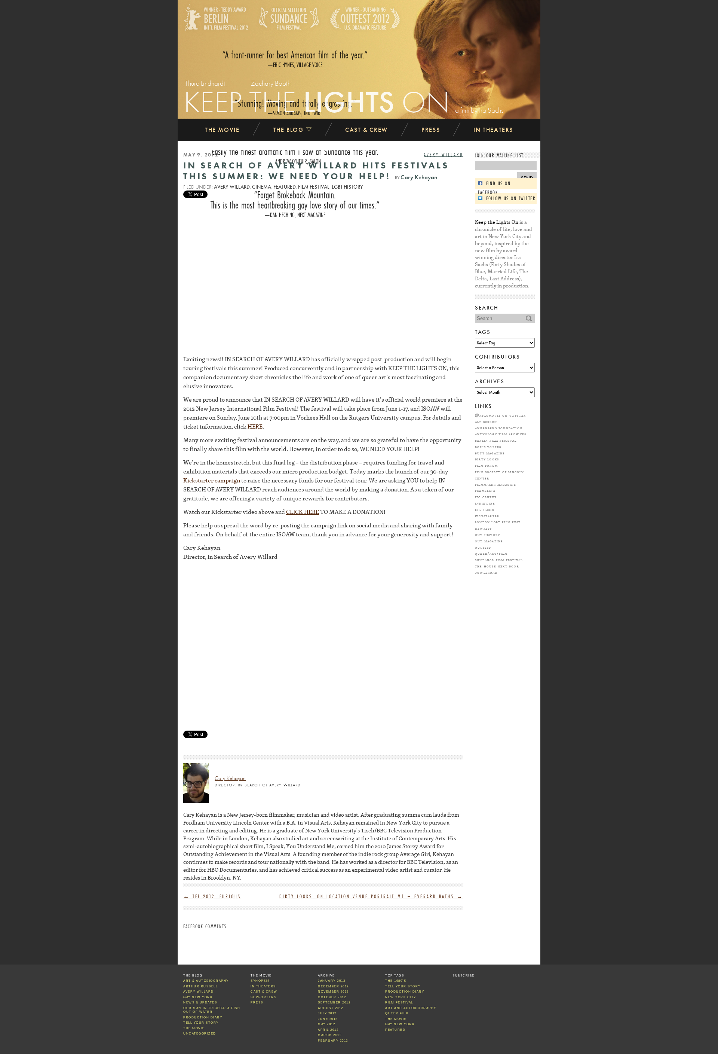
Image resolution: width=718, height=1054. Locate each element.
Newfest (483, 528)
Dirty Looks (487, 459)
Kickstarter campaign (211, 480)
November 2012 (333, 991)
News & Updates (200, 1002)
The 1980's (395, 981)
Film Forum (486, 465)
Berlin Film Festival (495, 440)
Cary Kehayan (419, 177)
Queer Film (397, 1013)
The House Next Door (497, 566)
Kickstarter (487, 515)
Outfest (483, 547)
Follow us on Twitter (511, 198)
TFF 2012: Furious (212, 896)
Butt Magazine (490, 453)
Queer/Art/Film (491, 553)
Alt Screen (486, 421)
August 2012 (330, 1008)
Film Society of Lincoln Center (499, 474)
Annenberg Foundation (498, 427)
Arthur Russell (200, 986)
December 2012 (333, 986)
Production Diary (202, 1017)
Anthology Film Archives (501, 433)
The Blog (289, 130)
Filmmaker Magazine (495, 484)
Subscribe (463, 975)
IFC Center (486, 496)
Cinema (261, 187)
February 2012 (333, 1040)
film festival (313, 187)
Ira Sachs (484, 509)
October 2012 (332, 997)
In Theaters (493, 130)
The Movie (222, 130)
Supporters (263, 997)
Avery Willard (443, 154)
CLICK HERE (302, 511)
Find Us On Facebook (494, 184)
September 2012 (334, 1002)
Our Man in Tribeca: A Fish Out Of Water (211, 1010)
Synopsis (260, 981)
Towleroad (486, 572)
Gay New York (197, 997)
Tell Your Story (201, 1022)
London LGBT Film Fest (498, 521)
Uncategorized (199, 1033)
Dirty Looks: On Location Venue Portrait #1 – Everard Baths (371, 896)
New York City (400, 997)
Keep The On (317, 101)
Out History (487, 534)
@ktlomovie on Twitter (500, 415)
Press (430, 130)
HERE (255, 426)
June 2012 (328, 1019)
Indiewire (485, 503)
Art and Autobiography (410, 1008)
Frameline (485, 490)
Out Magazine (489, 540)
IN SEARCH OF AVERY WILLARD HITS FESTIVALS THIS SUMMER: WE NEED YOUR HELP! (316, 170)
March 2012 (329, 1035)
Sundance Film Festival (498, 559)
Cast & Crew (366, 130)
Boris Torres (488, 446)
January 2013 (331, 981)
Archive (326, 975)
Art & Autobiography (206, 981)
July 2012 (327, 1013)
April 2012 (328, 1030)
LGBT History (347, 187)
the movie (395, 1019)
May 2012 (326, 1024)
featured (284, 187)
